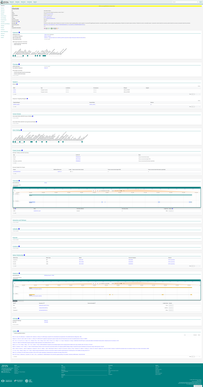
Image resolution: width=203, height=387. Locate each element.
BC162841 (130, 263)
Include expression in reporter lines (20, 43)
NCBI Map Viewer (47, 275)
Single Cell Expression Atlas (73, 37)
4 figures (45, 34)
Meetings (109, 368)
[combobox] (185, 2)
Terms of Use (199, 380)
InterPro (59, 171)
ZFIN (45, 182)
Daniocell (82, 37)
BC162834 (130, 261)
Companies (110, 374)
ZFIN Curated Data (171, 259)
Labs (109, 373)
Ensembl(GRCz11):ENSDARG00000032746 (75, 24)
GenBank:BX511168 (42, 307)
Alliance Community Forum (112, 370)
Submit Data (63, 368)
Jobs (109, 369)
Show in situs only (17, 44)
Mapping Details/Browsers (50, 18)
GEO (45, 37)
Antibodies (16, 370)
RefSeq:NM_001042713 (43, 305)
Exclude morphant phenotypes (19, 73)
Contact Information (158, 373)
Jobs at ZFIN (157, 374)
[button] (15, 303)
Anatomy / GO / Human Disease (19, 371)
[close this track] (14, 194)
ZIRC (62, 372)
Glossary (156, 368)
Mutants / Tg (16, 369)
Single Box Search (158, 369)
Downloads (63, 366)
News (109, 366)
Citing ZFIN (157, 371)
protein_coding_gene (47, 16)
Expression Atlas (51, 37)
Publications (16, 373)
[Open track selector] (15, 191)
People (109, 371)
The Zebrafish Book (64, 371)
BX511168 (130, 259)
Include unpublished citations (19, 333)
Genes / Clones (17, 366)
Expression (16, 368)
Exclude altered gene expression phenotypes (22, 72)
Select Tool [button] (170, 305)
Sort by (199, 86)
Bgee (49, 36)
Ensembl (45, 322)
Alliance (45, 24)
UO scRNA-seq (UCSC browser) (61, 37)
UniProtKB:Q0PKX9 (16, 171)
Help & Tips (157, 366)
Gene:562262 (51, 24)
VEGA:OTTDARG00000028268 (61, 24)
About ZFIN (157, 370)
